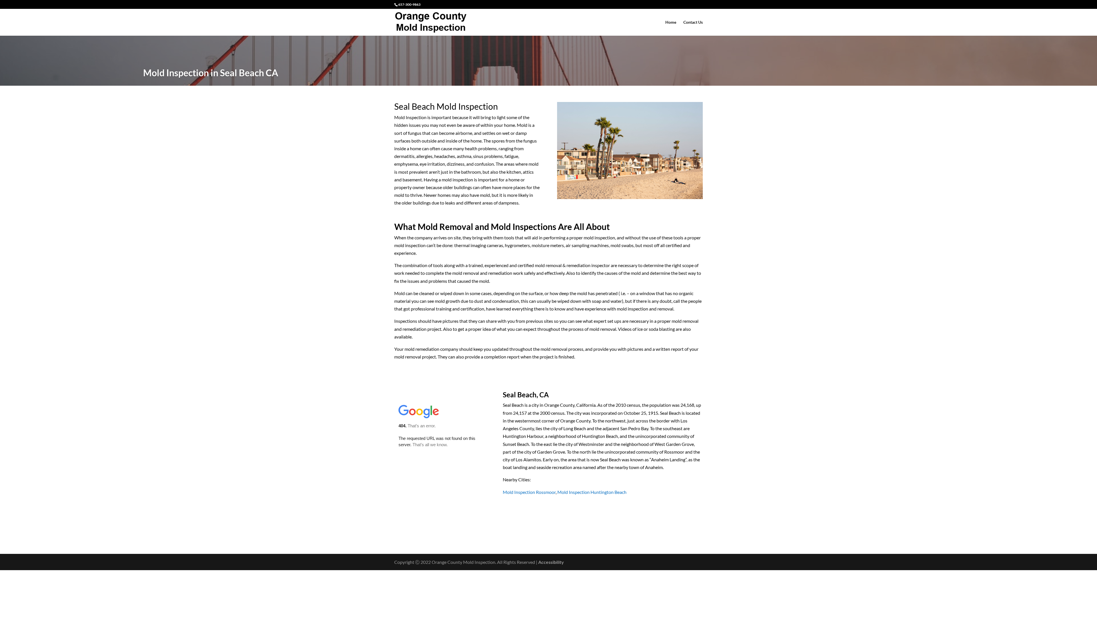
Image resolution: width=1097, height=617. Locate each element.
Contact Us (693, 22)
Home (670, 22)
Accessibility (551, 562)
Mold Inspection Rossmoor (529, 492)
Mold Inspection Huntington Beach (591, 492)
